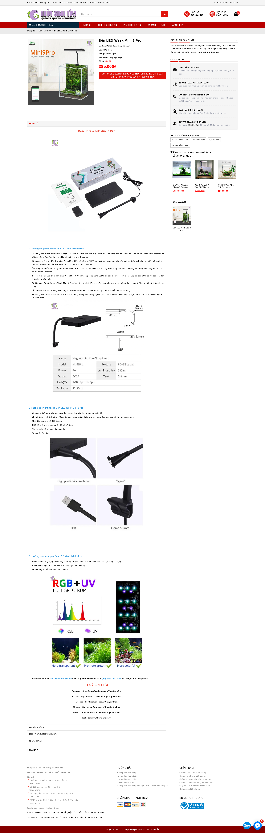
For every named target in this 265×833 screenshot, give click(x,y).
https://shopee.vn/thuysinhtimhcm (103, 707)
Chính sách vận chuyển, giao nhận (195, 779)
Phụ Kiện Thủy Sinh (133, 25)
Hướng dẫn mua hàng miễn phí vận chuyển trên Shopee (142, 786)
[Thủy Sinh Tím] (52, 14)
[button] (96, 123)
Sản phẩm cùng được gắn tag (185, 135)
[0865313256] (193, 14)
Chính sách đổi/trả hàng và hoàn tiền (196, 782)
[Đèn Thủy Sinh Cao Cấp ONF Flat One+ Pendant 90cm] (182, 169)
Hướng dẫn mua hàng (127, 772)
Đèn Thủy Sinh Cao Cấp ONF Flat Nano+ (203, 186)
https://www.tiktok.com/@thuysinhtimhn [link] (100, 712)
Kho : (101, 61)
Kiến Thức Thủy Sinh (108, 25)
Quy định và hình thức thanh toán (194, 786)
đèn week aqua (199, 140)
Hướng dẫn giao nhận (127, 779)
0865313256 (193, 125)
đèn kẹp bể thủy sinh (180, 145)
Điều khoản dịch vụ (125, 782)
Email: (30, 808)
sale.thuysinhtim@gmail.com (47, 808)
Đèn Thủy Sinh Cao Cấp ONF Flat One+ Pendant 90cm (181, 186)
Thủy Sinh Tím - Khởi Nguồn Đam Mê (45, 768)
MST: (29, 812)
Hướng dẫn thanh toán (127, 776)
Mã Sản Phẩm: (105, 46)
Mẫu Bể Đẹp (177, 25)
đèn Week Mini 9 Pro (180, 140)
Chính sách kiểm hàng (189, 789)
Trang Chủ (86, 25)
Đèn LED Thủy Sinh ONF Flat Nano (226, 186)
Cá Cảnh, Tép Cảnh (157, 25)
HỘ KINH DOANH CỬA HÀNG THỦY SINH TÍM (48, 772)
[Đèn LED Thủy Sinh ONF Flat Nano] (227, 169)
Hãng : (102, 54)
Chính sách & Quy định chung (192, 772)
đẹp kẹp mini (214, 140)
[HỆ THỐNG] (219, 14)
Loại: (101, 50)
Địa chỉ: (30, 777)
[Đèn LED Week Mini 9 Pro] (182, 215)
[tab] (96, 123)
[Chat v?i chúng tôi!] (257, 825)
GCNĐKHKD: (33, 817)
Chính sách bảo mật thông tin (192, 776)
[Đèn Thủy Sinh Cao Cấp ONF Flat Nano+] (204, 169)
